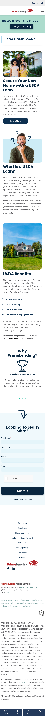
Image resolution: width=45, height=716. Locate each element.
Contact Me (22, 553)
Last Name (6, 447)
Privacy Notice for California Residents (16, 606)
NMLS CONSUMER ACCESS (28, 587)
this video (13, 338)
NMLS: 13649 (23, 682)
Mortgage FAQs (22, 548)
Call (17, 714)
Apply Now (28, 714)
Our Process (22, 523)
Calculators (22, 528)
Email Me (5, 714)
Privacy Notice (38, 603)
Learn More (15, 121)
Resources (22, 543)
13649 (8, 592)
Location (41, 714)
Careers (22, 558)
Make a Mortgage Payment (22, 538)
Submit (22, 491)
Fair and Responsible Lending (21, 603)
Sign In (35, 3)
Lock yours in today (21, 27)
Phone (4, 466)
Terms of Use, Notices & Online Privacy (15, 600)
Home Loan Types (22, 533)
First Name (6, 438)
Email (4, 456)
